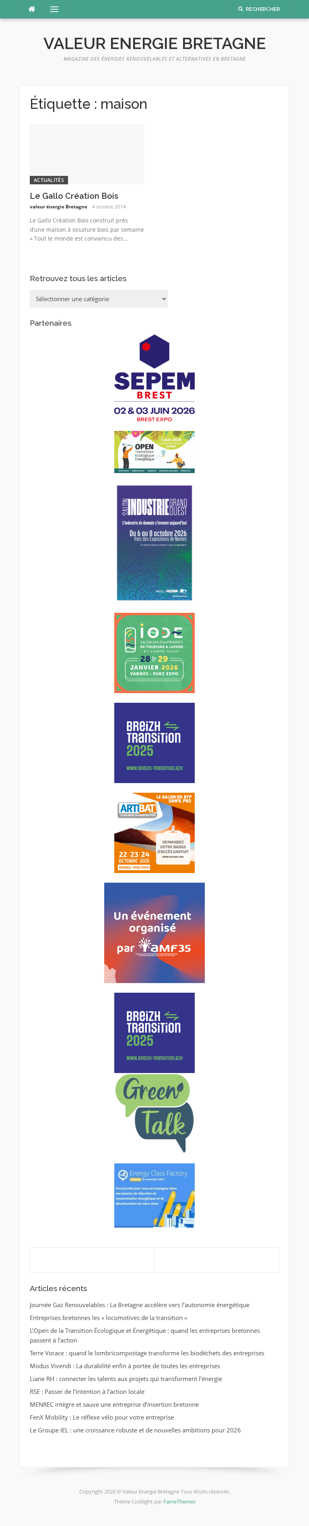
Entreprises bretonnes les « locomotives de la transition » (108, 1318)
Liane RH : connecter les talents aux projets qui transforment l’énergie (126, 1379)
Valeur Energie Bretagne (154, 43)
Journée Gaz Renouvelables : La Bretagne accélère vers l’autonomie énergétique (139, 1305)
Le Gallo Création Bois (74, 196)
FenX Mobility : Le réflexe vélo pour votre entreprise (102, 1417)
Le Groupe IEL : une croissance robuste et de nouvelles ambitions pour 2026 (135, 1430)
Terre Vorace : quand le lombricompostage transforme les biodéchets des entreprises (147, 1353)
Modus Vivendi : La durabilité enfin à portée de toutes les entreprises (125, 1366)
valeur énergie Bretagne (58, 206)
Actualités (49, 180)
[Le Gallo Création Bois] (87, 154)
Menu (51, 9)
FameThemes (179, 1501)
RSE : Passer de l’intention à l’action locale (87, 1391)
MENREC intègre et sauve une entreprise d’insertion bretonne (114, 1404)
